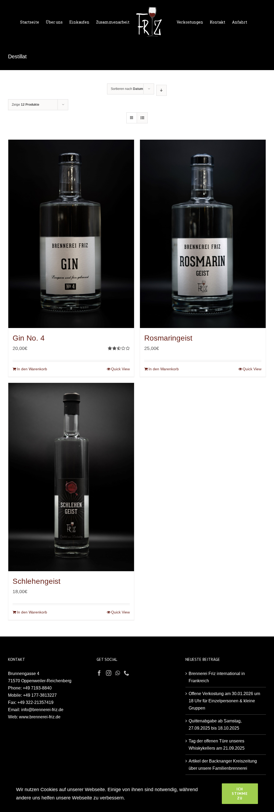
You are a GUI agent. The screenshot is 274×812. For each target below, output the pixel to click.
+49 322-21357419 (35, 702)
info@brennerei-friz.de (42, 709)
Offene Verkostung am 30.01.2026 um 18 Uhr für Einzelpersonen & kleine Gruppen (224, 700)
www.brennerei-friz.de (39, 717)
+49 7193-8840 (37, 688)
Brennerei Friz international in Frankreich (217, 677)
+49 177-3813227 (40, 695)
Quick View (120, 369)
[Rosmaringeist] (203, 234)
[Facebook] (99, 673)
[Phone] (126, 673)
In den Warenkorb (32, 369)
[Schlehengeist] (71, 477)
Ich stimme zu (240, 793)
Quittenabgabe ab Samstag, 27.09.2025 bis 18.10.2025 (215, 724)
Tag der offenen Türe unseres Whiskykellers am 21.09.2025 (217, 744)
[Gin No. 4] (71, 234)
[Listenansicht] (142, 118)
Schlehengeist (36, 581)
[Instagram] (108, 673)
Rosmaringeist (168, 338)
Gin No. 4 (29, 338)
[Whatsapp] (117, 673)
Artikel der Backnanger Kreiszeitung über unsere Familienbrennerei (223, 765)
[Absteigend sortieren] (161, 90)
